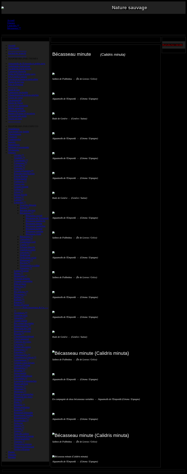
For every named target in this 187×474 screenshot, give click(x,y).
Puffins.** (19, 297)
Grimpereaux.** (21, 360)
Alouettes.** (20, 318)
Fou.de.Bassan (21, 176)
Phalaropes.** (26, 260)
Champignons (14, 134)
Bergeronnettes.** (22, 326)
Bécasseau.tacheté (34, 229)
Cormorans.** (20, 163)
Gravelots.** (26, 252)
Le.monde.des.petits (17, 116)
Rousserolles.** (21, 420)
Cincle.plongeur (21, 339)
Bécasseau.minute (34, 223)
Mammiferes (14, 144)
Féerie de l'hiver (15, 103)
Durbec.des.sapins (22, 347)
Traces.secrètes (15, 118)
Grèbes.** (19, 189)
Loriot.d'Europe (21, 271)
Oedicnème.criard (28, 257)
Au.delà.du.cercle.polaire (19, 69)
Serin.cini (18, 423)
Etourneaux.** (21, 349)
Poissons (12, 454)
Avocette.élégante (28, 205)
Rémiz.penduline (22, 407)
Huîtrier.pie (25, 255)
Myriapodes (13, 150)
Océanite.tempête (22, 278)
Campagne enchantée (18, 92)
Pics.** (17, 289)
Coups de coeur (15, 97)
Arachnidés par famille (18, 131)
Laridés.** (19, 200)
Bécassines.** (26, 236)
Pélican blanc (20, 284)
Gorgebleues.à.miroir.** (25, 357)
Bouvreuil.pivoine (22, 331)
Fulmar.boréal (20, 179)
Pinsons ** (19, 399)
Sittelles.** (19, 426)
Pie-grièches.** (21, 292)
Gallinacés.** (20, 181)
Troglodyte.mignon (23, 444)
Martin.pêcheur (21, 383)
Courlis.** (25, 244)
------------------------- (17, 50)
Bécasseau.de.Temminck (37, 218)
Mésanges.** (20, 389)
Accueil (11, 45)
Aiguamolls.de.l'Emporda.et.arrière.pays (26, 63)
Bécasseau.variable (34, 231)
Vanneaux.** (26, 268)
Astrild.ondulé (20, 320)
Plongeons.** (20, 294)
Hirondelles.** (21, 368)
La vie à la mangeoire (18, 105)
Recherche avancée (17, 53)
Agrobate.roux (20, 315)
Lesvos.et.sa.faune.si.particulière (23, 79)
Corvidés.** (19, 165)
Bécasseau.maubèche (35, 221)
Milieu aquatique (16, 108)
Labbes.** (19, 197)
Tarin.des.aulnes (21, 433)
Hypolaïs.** (19, 370)
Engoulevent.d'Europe (24, 173)
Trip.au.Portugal (15, 84)
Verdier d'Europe (22, 449)
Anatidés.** (19, 158)
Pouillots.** (19, 405)
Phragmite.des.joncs (23, 397)
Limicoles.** (20, 202)
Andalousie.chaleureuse (19, 66)
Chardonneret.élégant (24, 336)
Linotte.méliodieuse (23, 376)
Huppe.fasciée (20, 194)
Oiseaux (12, 152)
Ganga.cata (19, 184)
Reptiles (12, 457)
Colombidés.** (21, 160)
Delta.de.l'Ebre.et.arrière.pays (21, 74)
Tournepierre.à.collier (30, 265)
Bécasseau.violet (33, 234)
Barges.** (24, 207)
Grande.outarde (21, 186)
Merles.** (18, 273)
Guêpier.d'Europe (22, 365)
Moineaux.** (20, 391)
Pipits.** (18, 402)
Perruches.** (20, 286)
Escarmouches (14, 100)
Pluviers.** (25, 263)
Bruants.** (19, 334)
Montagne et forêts (16, 111)
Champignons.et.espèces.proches (23, 95)
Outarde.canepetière (23, 281)
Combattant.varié (28, 242)
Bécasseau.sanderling (35, 226)
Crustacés (12, 137)
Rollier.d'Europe (21, 305)
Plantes (11, 452)
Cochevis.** (20, 344)
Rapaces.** (19, 302)
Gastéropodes (14, 139)
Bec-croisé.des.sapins (24, 323)
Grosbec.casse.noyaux (24, 362)
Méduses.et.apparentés (18, 147)
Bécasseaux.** (27, 213)
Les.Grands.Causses (17, 76)
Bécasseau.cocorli (34, 215)
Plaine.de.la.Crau (16, 82)
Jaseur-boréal (20, 373)
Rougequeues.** (22, 418)
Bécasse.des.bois (27, 210)
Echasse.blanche (27, 247)
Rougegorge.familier (23, 415)
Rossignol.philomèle (23, 412)
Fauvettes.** (20, 352)
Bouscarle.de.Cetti (22, 328)
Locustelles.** (20, 378)
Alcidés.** (19, 155)
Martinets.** (20, 386)
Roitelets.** (19, 410)
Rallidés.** (19, 299)
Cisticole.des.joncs (22, 341)
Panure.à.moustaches (23, 394)
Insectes (11, 142)
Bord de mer (14, 90)
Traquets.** (19, 441)
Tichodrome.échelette (24, 436)
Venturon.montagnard (24, 447)
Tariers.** (18, 431)
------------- (13, 87)
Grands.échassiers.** (23, 171)
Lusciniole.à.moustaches (25, 381)
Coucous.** (19, 168)
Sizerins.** (19, 428)
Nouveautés (13, 48)
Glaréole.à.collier (28, 250)
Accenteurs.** (20, 313)
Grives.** (18, 192)
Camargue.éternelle (17, 71)
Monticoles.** (20, 276)
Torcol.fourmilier (22, 439)
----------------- (14, 121)
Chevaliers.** (26, 239)
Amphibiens (13, 129)
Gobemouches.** (22, 355)
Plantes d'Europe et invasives (21, 113)
